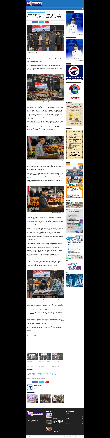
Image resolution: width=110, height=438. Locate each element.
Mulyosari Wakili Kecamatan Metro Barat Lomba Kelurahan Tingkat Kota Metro (44, 374)
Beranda (30, 9)
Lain (68, 9)
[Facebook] (34, 388)
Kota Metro (34, 12)
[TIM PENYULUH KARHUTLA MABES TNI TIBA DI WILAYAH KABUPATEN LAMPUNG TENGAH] (45, 398)
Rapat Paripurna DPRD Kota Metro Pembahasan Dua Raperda (41, 373)
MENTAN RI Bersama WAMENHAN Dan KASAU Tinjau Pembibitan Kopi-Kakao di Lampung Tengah (58, 405)
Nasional (35, 9)
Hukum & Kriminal (43, 9)
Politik (50, 9)
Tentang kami (77, 436)
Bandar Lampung (69, 421)
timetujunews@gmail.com (36, 423)
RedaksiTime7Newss (32, 19)
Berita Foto (68, 423)
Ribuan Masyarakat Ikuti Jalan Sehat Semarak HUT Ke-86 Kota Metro (42, 376)
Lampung (62, 9)
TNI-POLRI (68, 420)
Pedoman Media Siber (70, 436)
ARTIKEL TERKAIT (31, 392)
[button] (82, 9)
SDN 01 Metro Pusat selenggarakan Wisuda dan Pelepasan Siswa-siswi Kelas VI (44, 371)
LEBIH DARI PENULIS (38, 392)
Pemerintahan (42, 12)
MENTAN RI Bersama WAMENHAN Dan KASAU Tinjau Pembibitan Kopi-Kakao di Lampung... (57, 429)
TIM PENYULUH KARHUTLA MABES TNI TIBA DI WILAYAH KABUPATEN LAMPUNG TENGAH (45, 405)
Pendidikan (56, 9)
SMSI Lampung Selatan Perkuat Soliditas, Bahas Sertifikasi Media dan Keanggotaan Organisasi (32, 405)
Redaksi (82, 436)
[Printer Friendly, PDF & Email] (29, 347)
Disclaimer (64, 436)
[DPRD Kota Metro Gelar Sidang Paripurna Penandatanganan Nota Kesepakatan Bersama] (32, 356)
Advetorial (31, 11)
